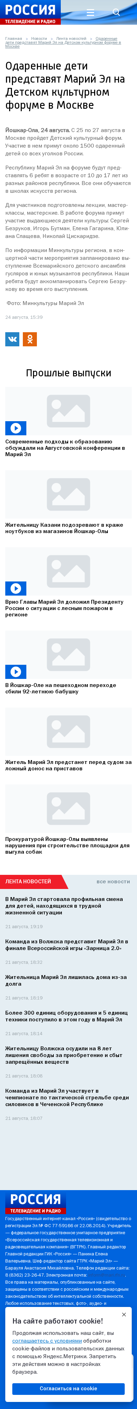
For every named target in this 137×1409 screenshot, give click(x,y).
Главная (13, 39)
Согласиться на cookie (68, 1389)
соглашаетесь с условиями (47, 1341)
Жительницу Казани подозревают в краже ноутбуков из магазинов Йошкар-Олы (64, 528)
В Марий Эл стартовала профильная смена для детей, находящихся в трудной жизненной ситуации (64, 906)
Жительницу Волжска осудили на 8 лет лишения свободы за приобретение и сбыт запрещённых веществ (64, 1055)
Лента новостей (71, 39)
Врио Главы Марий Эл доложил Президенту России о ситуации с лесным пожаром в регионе (64, 608)
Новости (39, 39)
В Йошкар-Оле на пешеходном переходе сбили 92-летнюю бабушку (60, 688)
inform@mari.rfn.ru (106, 1275)
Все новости (113, 881)
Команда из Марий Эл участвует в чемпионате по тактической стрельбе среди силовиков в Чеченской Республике (67, 1098)
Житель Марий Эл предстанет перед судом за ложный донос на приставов (68, 765)
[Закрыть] (124, 1315)
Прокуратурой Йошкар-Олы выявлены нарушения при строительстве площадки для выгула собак (67, 846)
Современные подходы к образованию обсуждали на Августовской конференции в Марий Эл (65, 448)
